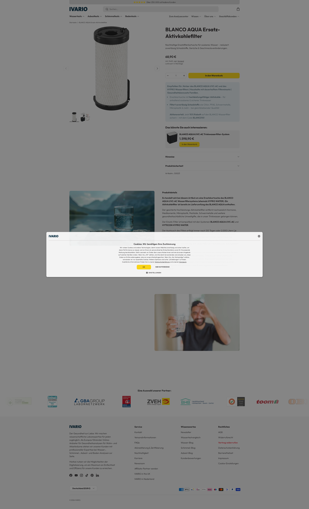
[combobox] (259, 236)
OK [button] (144, 267)
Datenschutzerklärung (162, 262)
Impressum (182, 262)
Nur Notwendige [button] (162, 267)
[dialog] (154, 254)
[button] (154, 272)
